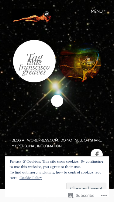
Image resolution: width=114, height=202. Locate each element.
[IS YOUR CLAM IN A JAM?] (34, 15)
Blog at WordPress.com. (35, 140)
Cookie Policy (30, 177)
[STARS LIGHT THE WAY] (80, 61)
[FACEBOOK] (96, 151)
